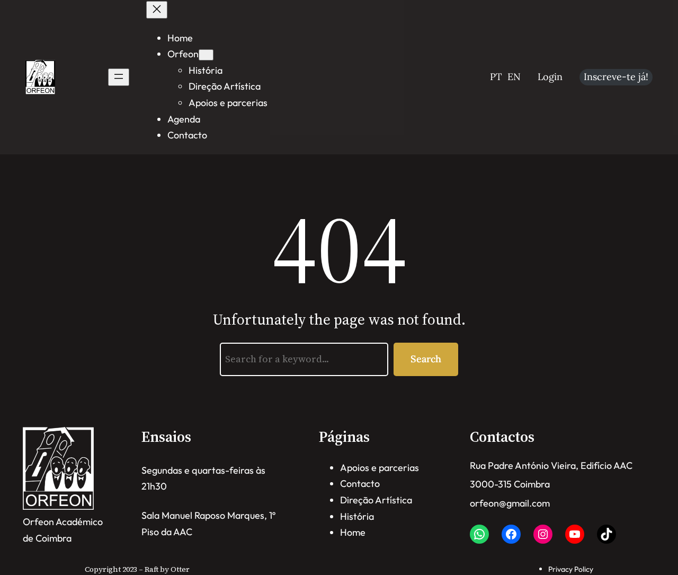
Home (352, 532)
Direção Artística (376, 500)
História (357, 516)
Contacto (360, 483)
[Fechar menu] (156, 10)
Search (426, 359)
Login (550, 77)
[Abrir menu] (118, 77)
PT (496, 77)
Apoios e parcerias (379, 467)
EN (514, 77)
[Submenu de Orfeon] (206, 54)
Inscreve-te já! (616, 77)
